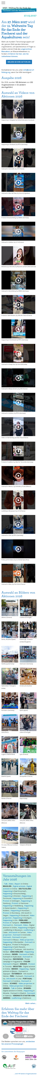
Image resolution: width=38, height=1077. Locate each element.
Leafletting (28, 930)
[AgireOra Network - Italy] (4, 1058)
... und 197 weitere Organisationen (25, 1074)
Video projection (27, 940)
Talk (5, 884)
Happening (7, 891)
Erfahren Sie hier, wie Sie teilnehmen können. (15, 55)
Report (17, 884)
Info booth (13, 932)
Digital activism (19, 886)
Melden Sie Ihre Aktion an (19, 62)
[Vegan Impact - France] (31, 1058)
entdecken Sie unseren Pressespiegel (18, 1042)
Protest (6, 901)
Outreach (7, 925)
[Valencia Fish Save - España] (34, 1067)
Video (11, 884)
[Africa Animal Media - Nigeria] (16, 1058)
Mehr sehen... (31, 1003)
